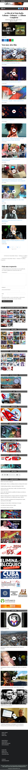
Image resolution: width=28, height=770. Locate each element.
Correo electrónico (6, 289)
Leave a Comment (14, 21)
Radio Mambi (4, 742)
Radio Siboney (5, 740)
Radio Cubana (5, 732)
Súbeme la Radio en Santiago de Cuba (11, 63)
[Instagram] (22, 8)
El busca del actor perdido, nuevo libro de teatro (12, 687)
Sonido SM (4, 749)
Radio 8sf (4, 734)
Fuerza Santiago (5, 744)
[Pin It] (11, 40)
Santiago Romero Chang (11, 19)
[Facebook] (21, 8)
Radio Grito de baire (6, 743)
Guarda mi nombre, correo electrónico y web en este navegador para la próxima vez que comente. (13, 298)
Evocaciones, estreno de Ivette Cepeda (11, 81)
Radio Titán (4, 735)
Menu (4, 1)
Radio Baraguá (5, 752)
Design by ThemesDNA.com (14, 768)
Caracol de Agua (5, 754)
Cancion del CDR (5, 628)
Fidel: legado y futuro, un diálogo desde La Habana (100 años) (14, 484)
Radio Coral (4, 751)
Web (3, 293)
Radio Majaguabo (5, 760)
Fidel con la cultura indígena (7, 481)
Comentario (5, 272)
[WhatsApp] (14, 40)
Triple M (4, 759)
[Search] (26, 8)
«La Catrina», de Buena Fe (8, 119)
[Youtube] (24, 8)
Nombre (4, 287)
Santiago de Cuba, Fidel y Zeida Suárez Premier (11, 503)
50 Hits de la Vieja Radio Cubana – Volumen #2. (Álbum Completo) (14, 15)
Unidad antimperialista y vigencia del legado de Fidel (12, 486)
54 (17, 247)
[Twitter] (19, 8)
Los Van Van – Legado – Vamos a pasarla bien (13, 100)
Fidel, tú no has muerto (6, 705)
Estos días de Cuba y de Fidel (7, 507)
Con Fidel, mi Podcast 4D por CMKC (8, 505)
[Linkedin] (8, 40)
